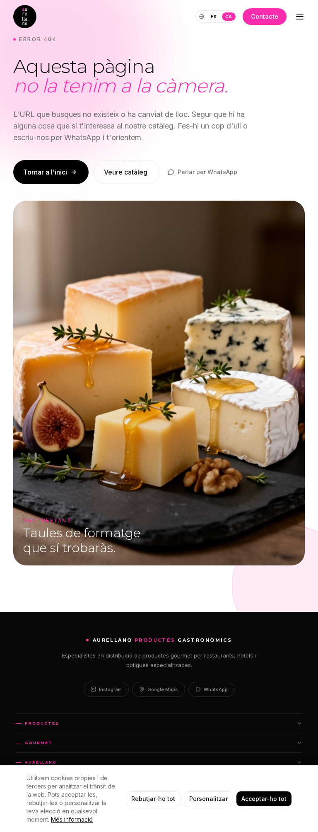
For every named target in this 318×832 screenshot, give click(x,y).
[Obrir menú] (300, 16)
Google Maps (162, 689)
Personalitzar (208, 798)
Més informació (72, 819)
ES (214, 16)
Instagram (110, 689)
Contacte (264, 16)
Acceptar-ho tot (264, 798)
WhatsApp (216, 689)
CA (228, 16)
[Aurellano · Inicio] (24, 16)
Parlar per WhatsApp (207, 171)
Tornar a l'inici (45, 172)
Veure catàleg (125, 172)
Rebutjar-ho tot (153, 798)
